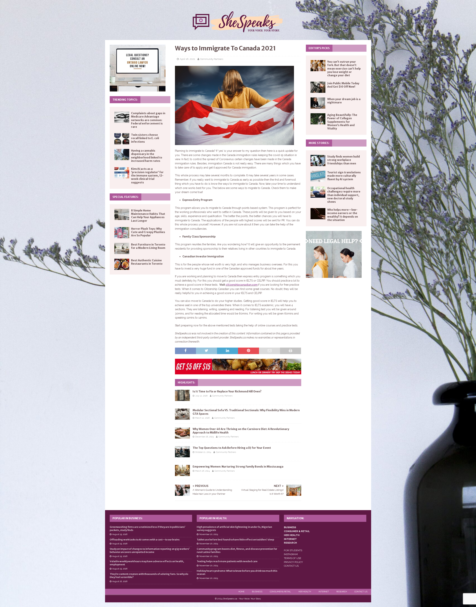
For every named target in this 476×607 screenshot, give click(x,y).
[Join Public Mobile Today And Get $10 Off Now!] (318, 87)
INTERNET (290, 539)
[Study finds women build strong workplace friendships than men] (318, 160)
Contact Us (360, 591)
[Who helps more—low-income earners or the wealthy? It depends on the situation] (318, 213)
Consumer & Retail (280, 591)
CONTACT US (291, 565)
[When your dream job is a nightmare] (318, 103)
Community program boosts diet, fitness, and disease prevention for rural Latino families (237, 550)
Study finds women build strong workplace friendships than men (343, 160)
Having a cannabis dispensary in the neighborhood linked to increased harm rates (146, 156)
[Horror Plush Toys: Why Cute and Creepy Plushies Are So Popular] (121, 232)
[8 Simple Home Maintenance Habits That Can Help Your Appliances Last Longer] (121, 214)
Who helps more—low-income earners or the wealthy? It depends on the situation (342, 215)
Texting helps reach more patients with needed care (227, 561)
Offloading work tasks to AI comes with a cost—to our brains (145, 539)
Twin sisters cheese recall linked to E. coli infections (145, 138)
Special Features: (125, 197)
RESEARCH (290, 542)
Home (241, 591)
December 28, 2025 (204, 437)
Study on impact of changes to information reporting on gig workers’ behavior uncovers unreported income (149, 550)
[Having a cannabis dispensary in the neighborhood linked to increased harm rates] (121, 154)
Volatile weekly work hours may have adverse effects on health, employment (147, 563)
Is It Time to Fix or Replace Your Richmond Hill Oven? (227, 391)
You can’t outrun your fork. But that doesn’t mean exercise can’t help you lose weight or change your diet (344, 68)
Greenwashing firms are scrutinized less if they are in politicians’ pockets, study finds (147, 528)
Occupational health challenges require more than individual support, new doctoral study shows (343, 195)
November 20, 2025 (208, 534)
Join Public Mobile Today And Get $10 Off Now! (343, 85)
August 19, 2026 (119, 534)
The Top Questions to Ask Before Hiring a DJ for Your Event (232, 447)
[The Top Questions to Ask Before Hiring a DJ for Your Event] (182, 451)
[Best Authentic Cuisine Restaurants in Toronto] (121, 264)
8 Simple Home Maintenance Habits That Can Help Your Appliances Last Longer (148, 215)
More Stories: (319, 143)
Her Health (304, 591)
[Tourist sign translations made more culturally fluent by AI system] (318, 176)
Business (257, 591)
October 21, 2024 (203, 452)
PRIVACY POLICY (293, 562)
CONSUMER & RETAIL (297, 531)
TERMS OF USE (292, 558)
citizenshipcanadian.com (242, 284)
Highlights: (186, 382)
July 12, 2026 (201, 396)
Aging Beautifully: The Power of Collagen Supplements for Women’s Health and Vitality (342, 121)
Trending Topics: (125, 99)
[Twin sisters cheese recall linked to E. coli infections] (121, 138)
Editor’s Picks (319, 48)
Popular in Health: (213, 518)
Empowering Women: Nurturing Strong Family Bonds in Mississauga (238, 466)
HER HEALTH (292, 535)
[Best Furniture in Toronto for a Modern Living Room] (121, 248)
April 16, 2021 (187, 59)
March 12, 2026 (202, 418)
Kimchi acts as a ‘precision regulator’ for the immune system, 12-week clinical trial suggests (147, 175)
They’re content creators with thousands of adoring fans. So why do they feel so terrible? (149, 575)
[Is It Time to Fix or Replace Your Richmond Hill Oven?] (182, 395)
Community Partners (211, 59)
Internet (324, 591)
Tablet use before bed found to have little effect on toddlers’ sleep (235, 539)
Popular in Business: (127, 518)
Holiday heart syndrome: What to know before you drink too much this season (237, 572)
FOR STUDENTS (293, 550)
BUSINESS (290, 527)
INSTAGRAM (291, 554)
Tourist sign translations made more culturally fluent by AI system (344, 176)
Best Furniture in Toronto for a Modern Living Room (148, 246)
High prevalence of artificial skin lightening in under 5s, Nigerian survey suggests (234, 528)
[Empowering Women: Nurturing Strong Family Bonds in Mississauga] (182, 470)
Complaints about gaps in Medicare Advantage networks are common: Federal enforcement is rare (148, 120)
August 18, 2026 (119, 581)
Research (341, 591)
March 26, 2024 (202, 471)
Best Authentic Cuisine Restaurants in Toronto (147, 262)
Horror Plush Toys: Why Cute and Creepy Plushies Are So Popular (148, 232)
